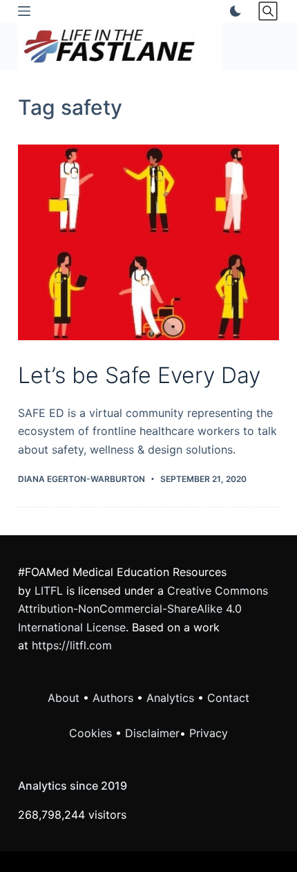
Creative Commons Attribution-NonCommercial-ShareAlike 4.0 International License (143, 609)
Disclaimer (152, 733)
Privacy (208, 733)
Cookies (92, 733)
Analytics (170, 698)
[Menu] (24, 11)
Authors (113, 698)
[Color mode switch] (232, 11)
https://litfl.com (72, 645)
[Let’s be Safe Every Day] (148, 243)
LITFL (49, 590)
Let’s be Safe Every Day (139, 375)
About (63, 698)
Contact (228, 698)
